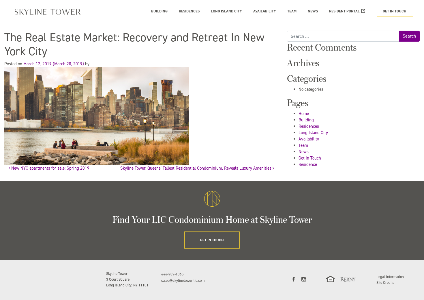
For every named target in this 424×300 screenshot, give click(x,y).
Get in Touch (310, 158)
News (304, 152)
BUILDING (159, 11)
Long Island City (313, 133)
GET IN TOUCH (394, 11)
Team (303, 145)
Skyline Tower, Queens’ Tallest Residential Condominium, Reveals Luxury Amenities (196, 168)
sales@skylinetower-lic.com (183, 280)
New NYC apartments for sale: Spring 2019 (49, 168)
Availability (309, 139)
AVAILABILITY (264, 11)
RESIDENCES (189, 11)
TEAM (292, 11)
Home (304, 113)
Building (306, 120)
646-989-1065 (172, 274)
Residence (308, 164)
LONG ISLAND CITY (226, 11)
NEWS (313, 11)
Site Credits (385, 282)
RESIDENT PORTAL (344, 11)
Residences (309, 126)
